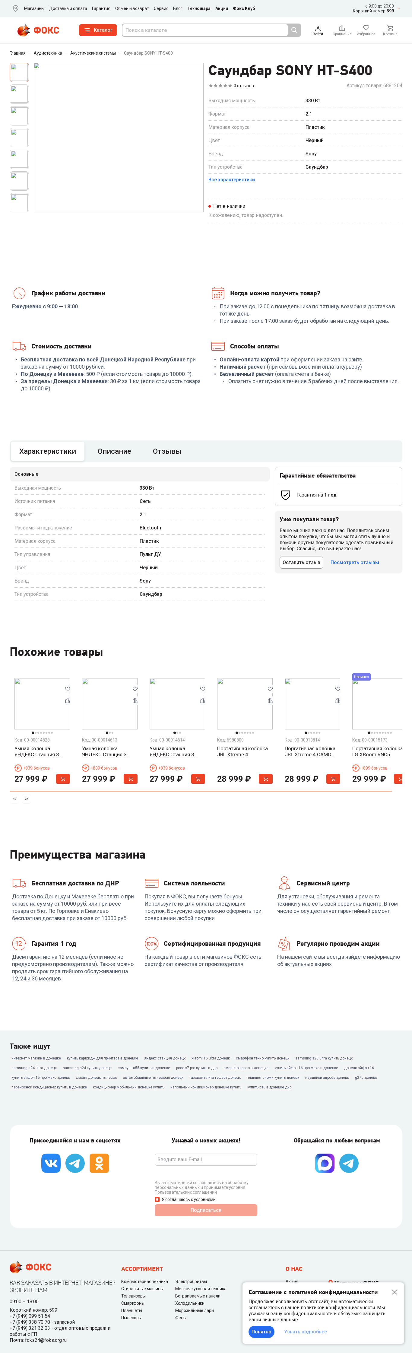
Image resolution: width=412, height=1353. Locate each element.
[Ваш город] (14, 8)
